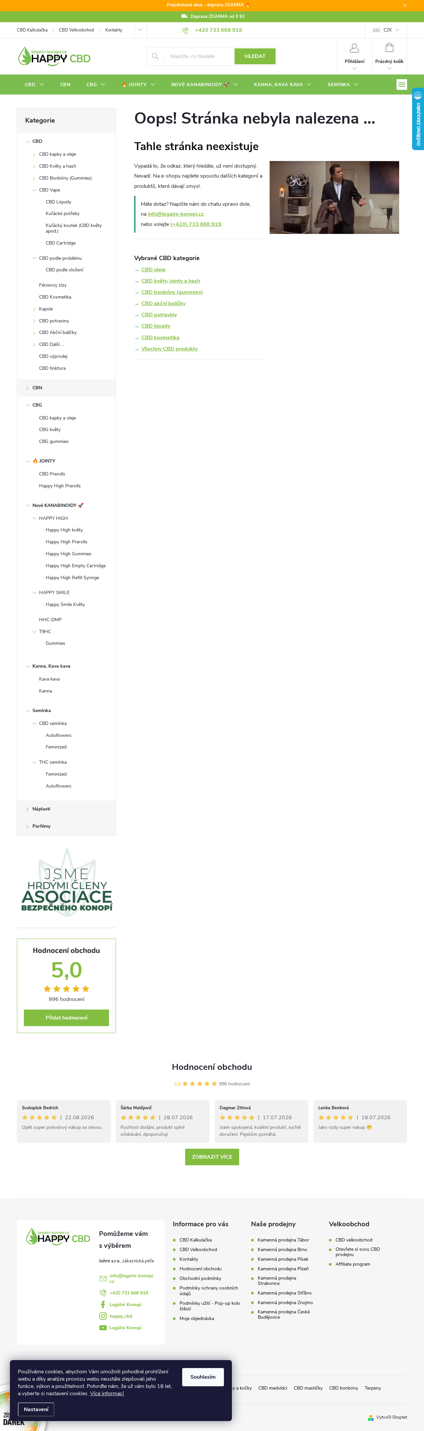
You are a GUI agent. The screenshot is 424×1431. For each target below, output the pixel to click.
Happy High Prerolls (60, 486)
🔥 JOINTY (43, 461)
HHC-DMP (50, 620)
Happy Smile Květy (65, 604)
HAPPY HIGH (53, 518)
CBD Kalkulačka (32, 30)
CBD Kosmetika (55, 297)
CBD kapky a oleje (57, 154)
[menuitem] (34, 85)
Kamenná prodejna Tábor (283, 1240)
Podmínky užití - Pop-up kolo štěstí (210, 1306)
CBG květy (50, 429)
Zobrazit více (212, 1157)
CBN (37, 388)
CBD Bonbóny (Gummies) (65, 178)
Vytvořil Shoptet (391, 1417)
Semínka (41, 710)
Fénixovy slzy (53, 285)
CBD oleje (153, 269)
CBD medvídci (272, 1388)
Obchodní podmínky (200, 1278)
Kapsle (46, 309)
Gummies (55, 643)
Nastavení (36, 1409)
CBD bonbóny (343, 1388)
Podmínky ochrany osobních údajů (209, 1291)
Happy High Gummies (68, 554)
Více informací (107, 1393)
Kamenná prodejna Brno (282, 1249)
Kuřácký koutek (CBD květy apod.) (74, 228)
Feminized (56, 747)
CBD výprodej (53, 356)
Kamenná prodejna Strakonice (277, 1281)
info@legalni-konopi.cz (176, 214)
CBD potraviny (54, 321)
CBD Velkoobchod (76, 30)
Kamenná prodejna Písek (283, 1259)
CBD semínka (53, 723)
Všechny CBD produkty (169, 349)
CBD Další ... (51, 344)
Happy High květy (64, 530)
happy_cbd (121, 1316)
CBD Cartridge (61, 243)
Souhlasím (203, 1377)
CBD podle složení (64, 270)
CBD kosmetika (160, 337)
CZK (388, 30)
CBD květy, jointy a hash (170, 281)
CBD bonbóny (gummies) (172, 292)
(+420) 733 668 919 (195, 224)
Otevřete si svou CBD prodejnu (358, 1252)
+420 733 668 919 (129, 1293)
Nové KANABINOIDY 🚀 (57, 505)
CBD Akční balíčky (58, 332)
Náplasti (41, 809)
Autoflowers (59, 735)
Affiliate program (353, 1264)
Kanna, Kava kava (51, 666)
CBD (37, 141)
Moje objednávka (197, 1318)
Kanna (45, 691)
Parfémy (41, 826)
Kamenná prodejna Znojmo (285, 1302)
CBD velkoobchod (354, 1240)
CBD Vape (49, 190)
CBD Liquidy (58, 202)
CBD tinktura (52, 368)
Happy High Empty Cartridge (76, 566)
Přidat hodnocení (66, 1017)
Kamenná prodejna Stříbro (285, 1293)
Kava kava (49, 679)
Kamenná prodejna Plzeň (283, 1269)
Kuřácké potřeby (63, 213)
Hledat (255, 56)
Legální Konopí (125, 1304)
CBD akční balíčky (163, 303)
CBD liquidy (155, 326)
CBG (37, 405)
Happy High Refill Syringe (72, 578)
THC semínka (53, 762)
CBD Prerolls (52, 474)
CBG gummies (54, 441)
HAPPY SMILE (54, 592)
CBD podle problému (60, 258)
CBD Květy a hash (57, 166)
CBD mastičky (308, 1388)
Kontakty (113, 30)
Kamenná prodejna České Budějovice (284, 1314)
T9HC (45, 632)
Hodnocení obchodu (212, 1067)
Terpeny (373, 1388)
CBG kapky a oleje (57, 418)
